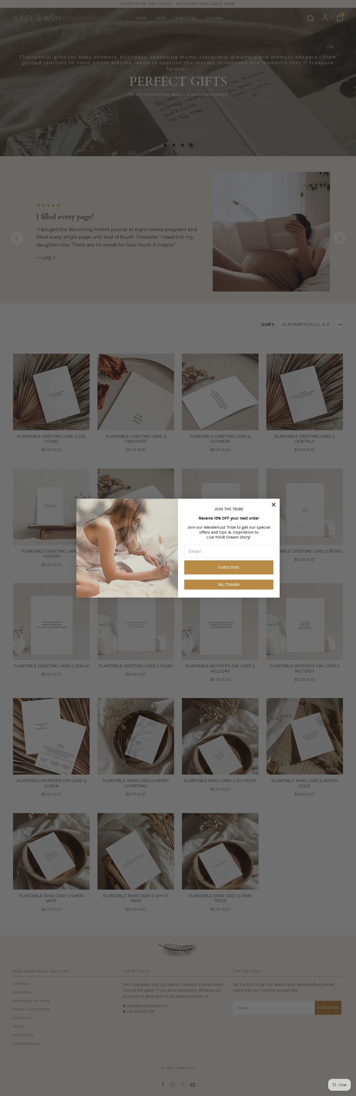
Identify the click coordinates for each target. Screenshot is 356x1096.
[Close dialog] (274, 505)
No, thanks (229, 584)
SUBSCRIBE (229, 567)
